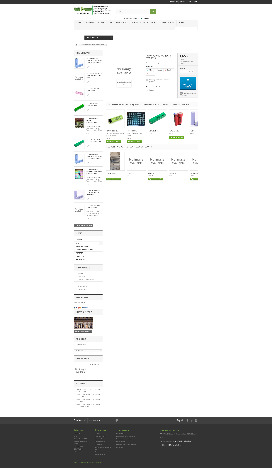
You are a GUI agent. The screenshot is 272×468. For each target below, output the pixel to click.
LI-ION (101, 22)
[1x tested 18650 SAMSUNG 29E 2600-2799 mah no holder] (79, 63)
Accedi (195, 2)
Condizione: (150, 63)
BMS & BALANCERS (118, 22)
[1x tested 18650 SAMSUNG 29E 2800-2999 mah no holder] (79, 159)
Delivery (80, 273)
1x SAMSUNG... (153, 131)
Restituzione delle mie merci (125, 436)
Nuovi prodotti (100, 436)
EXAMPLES (80, 256)
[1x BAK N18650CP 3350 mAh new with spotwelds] (79, 195)
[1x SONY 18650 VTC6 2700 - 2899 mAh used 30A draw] (178, 161)
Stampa (151, 90)
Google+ (169, 70)
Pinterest (151, 74)
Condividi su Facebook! (155, 87)
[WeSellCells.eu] (93, 10)
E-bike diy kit (80, 259)
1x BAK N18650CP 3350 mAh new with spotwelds (93, 192)
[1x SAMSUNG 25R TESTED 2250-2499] (79, 144)
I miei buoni (120, 447)
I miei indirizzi (121, 441)
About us (80, 283)
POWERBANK (168, 22)
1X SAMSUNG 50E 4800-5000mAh (93, 206)
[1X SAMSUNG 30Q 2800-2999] (79, 93)
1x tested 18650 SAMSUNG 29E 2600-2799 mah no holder (94, 61)
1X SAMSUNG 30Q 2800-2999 (93, 89)
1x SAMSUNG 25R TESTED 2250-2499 (93, 140)
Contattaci (98, 444)
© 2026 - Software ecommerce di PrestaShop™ (88, 462)
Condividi (159, 70)
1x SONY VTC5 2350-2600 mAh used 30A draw (94, 75)
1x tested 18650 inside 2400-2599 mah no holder (92, 120)
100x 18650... (132, 131)
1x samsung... (195, 173)
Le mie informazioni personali (126, 444)
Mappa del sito (100, 454)
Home (79, 22)
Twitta (150, 70)
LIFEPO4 (90, 22)
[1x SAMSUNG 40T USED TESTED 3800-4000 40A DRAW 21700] (115, 161)
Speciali (97, 433)
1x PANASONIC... (95, 364)
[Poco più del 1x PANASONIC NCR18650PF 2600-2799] (80, 370)
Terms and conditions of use (86, 280)
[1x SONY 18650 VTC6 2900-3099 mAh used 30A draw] (136, 161)
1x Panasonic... (174, 131)
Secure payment (82, 286)
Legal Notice (81, 276)
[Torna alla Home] (76, 45)
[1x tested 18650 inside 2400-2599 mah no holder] (79, 123)
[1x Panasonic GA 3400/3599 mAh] (178, 119)
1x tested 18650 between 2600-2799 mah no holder (94, 171)
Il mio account (123, 430)
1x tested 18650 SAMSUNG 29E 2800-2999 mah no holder (94, 156)
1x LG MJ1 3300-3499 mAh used (92, 104)
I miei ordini (120, 433)
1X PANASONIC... (112, 131)
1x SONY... (130, 173)
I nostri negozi (81, 289)
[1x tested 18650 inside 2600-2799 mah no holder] (79, 174)
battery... (151, 173)
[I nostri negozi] (88, 323)
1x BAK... (193, 131)
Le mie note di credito (123, 439)
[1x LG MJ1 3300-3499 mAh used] (79, 108)
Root (181, 22)
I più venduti (83, 53)
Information (83, 267)
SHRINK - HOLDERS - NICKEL (144, 22)
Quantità (182, 68)
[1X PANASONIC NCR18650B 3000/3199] (115, 119)
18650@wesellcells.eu (174, 445)
